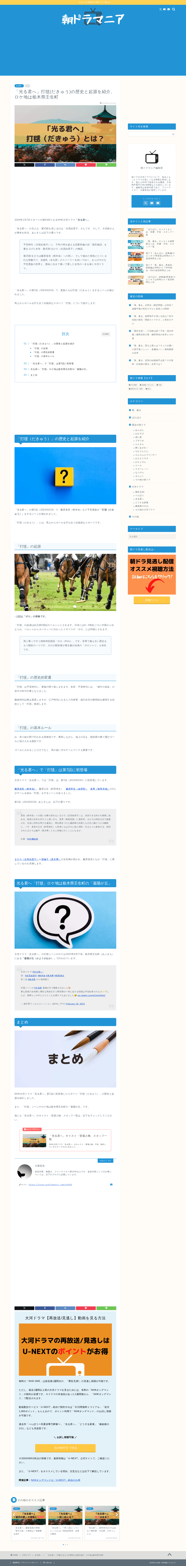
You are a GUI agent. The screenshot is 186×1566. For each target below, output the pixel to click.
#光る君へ (38, 972)
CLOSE (106, 334)
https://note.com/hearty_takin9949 (50, 1184)
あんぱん (139, 430)
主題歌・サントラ (147, 385)
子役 (160, 385)
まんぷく (139, 476)
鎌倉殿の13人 (142, 506)
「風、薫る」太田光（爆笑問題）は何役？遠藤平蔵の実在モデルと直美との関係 (152, 307)
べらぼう (139, 495)
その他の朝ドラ (143, 480)
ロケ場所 (134, 385)
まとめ (34, 375)
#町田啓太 (59, 975)
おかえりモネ (141, 458)
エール (138, 465)
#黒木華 (50, 975)
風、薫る (136, 410)
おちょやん (140, 462)
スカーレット (141, 469)
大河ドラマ (138, 486)
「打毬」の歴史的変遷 (43, 352)
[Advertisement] (93, 55)
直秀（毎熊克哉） (100, 789)
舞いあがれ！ (141, 448)
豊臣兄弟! (140, 492)
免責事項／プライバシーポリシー (25, 1562)
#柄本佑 (41, 975)
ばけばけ (136, 417)
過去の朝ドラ (139, 425)
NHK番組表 (32, 839)
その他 (135, 516)
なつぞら (139, 473)
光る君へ (19, 86)
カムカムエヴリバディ (146, 455)
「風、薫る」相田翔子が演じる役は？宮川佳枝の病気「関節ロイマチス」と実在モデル (152, 320)
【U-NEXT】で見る (65, 1447)
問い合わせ (47, 1562)
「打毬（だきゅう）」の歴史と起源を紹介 (53, 343)
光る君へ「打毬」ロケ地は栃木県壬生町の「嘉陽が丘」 (60, 369)
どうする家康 (141, 503)
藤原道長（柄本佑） (25, 789)
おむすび (139, 434)
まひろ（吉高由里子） (27, 859)
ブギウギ (139, 441)
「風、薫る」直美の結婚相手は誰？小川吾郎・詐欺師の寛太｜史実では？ (152, 362)
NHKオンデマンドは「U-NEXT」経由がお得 (55, 1480)
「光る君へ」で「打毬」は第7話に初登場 (52, 363)
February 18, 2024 (75, 1004)
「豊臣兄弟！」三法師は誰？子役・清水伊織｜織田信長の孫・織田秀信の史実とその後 (152, 334)
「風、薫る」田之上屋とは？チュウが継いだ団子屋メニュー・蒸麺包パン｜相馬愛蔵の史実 (152, 349)
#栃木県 (32, 979)
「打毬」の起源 (40, 348)
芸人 (149, 389)
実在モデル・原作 (137, 389)
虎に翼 (138, 437)
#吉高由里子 (31, 975)
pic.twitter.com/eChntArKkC (91, 995)
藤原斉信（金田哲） (77, 789)
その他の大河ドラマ (145, 510)
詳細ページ (151, 600)
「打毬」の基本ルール (43, 356)
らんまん (139, 444)
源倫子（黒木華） (51, 859)
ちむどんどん (141, 451)
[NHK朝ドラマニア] (93, 33)
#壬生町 (38, 988)
